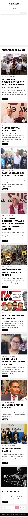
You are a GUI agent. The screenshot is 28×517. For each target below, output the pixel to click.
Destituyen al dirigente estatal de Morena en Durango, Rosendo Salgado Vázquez (13, 223)
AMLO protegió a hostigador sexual (12, 129)
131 (21, 507)
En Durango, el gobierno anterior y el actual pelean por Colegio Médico (13, 83)
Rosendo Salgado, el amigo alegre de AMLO (13, 174)
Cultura (13, 489)
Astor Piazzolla (10, 491)
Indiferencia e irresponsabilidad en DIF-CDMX (13, 362)
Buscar (23, 13)
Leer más (5, 98)
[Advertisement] (14, 29)
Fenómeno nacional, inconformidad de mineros (13, 272)
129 (13, 507)
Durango (13, 76)
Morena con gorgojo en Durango (13, 317)
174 (13, 510)
